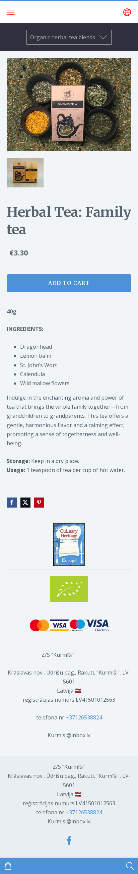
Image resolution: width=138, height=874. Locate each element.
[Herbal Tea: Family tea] (25, 172)
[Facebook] (69, 840)
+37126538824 (84, 717)
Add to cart (69, 283)
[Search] (130, 866)
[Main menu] (11, 12)
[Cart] (8, 866)
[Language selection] (127, 12)
